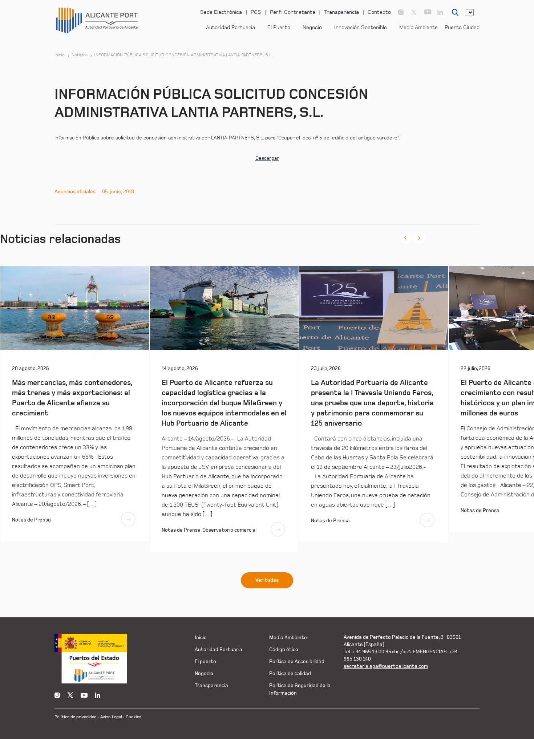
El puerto (205, 661)
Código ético (283, 649)
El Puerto (278, 27)
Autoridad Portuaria (230, 27)
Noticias (80, 55)
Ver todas (267, 580)
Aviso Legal (111, 717)
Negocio (312, 27)
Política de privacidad (75, 717)
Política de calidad (290, 673)
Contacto (379, 12)
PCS (256, 12)
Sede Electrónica (221, 12)
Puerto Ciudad (462, 27)
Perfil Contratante (292, 12)
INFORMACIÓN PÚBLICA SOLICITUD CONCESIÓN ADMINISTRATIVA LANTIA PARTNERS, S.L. (183, 55)
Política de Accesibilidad (296, 661)
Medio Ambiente (418, 27)
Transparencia (341, 12)
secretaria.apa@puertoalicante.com (386, 666)
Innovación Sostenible (360, 27)
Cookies (133, 717)
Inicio (59, 55)
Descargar (267, 158)
